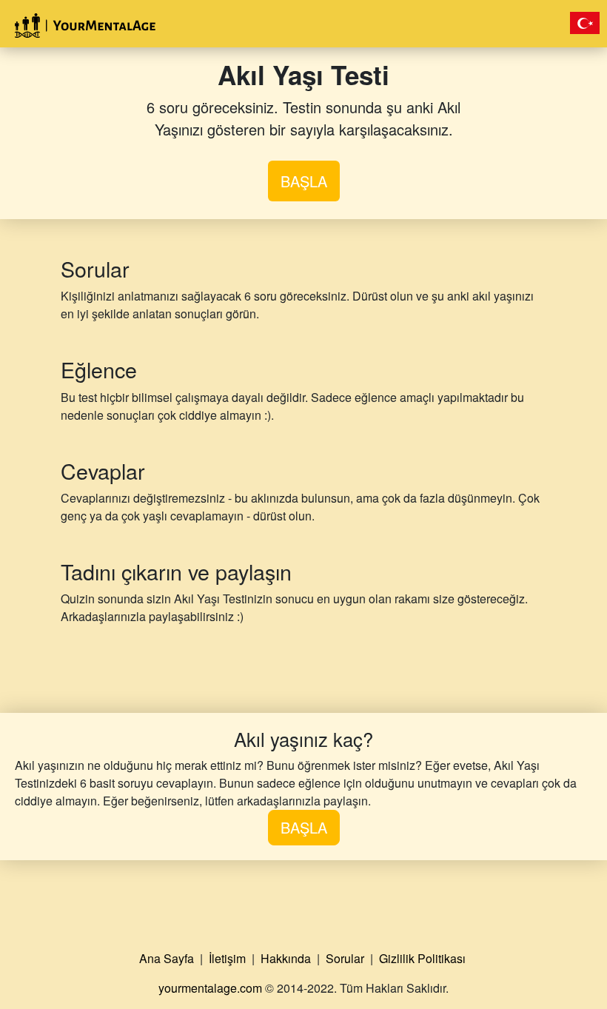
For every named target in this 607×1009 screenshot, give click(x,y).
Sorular (346, 958)
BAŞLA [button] (304, 827)
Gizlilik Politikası (424, 958)
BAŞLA (304, 181)
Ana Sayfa (168, 958)
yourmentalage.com (210, 987)
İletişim (229, 958)
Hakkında (287, 958)
